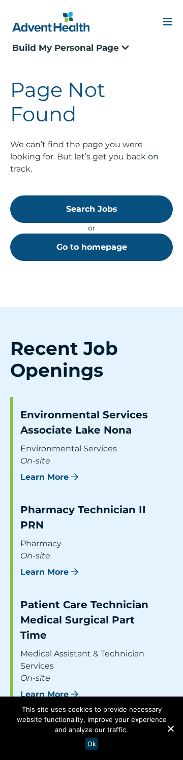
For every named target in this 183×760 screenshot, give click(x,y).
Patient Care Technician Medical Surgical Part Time (84, 620)
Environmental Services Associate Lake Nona (84, 422)
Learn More (44, 477)
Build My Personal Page (66, 48)
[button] (170, 728)
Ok (91, 744)
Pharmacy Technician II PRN (83, 517)
